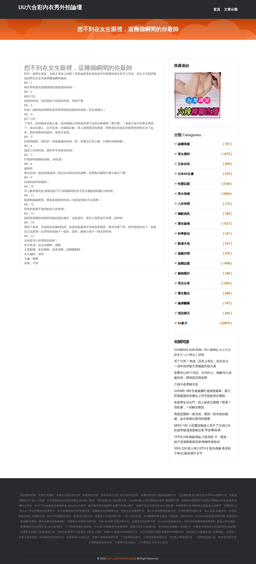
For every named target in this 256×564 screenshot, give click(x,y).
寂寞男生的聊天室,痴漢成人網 (38, 531)
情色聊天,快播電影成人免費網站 (205, 531)
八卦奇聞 (205, 203)
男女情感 (205, 194)
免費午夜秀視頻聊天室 (105, 537)
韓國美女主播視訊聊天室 (82, 521)
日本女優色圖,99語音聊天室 (73, 510)
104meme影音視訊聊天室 (114, 521)
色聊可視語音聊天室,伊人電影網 (155, 505)
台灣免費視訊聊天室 (190, 510)
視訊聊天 (205, 313)
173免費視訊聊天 (131, 537)
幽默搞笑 (205, 213)
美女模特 (205, 154)
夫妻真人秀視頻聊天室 (108, 516)
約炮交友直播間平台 (133, 510)
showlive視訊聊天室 (170, 521)
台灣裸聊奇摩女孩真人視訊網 (161, 516)
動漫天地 (205, 243)
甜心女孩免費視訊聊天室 (161, 510)
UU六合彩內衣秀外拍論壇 (50, 7)
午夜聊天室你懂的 (125, 542)
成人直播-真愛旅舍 (215, 510)
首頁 (216, 9)
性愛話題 (205, 184)
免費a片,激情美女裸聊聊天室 (121, 531)
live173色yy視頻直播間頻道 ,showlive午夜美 (60, 505)
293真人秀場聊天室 (181, 537)
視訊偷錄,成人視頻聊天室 (112, 500)
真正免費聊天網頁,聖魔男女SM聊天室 (162, 531)
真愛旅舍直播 (90, 495)
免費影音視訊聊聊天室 (105, 510)
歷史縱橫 (205, 223)
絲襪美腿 (205, 144)
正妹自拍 (205, 164)
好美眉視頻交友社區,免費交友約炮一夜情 (71, 500)
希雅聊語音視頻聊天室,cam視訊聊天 (42, 526)
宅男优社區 (187, 516)
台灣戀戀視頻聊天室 (155, 537)
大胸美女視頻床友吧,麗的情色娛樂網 (214, 526)
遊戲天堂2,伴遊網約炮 (143, 526)
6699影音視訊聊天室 (52, 537)
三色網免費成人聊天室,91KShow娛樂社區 (202, 495)
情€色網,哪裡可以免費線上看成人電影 (80, 531)
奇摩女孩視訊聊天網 (68, 495)
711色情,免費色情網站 (78, 526)
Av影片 (205, 323)
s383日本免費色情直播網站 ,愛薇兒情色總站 (209, 521)
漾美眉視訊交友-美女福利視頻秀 (120, 495)
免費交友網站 (46, 495)
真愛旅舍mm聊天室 (78, 537)
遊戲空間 (205, 253)
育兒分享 (205, 283)
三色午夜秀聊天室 (186, 384)
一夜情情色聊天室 (205, 537)
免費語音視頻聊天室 (144, 521)
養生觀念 (205, 293)
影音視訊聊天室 (83, 516)
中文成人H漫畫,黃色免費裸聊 (111, 526)
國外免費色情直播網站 (52, 521)
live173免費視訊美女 (59, 516)
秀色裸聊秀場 (28, 495)
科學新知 (205, 233)
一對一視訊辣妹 (132, 516)
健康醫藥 (205, 303)
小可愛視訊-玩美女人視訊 (153, 542)
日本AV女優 (205, 174)
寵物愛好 (205, 273)
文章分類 (231, 9)
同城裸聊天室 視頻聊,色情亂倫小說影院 (199, 505)
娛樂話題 (205, 263)
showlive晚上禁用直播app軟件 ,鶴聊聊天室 (154, 500)
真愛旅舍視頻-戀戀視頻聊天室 (158, 495)
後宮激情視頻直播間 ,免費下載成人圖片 (111, 505)
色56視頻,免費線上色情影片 (174, 526)
